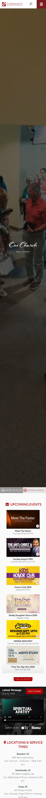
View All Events (23, 679)
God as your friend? (35, 490)
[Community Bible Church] (12, 4)
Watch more (34, 691)
